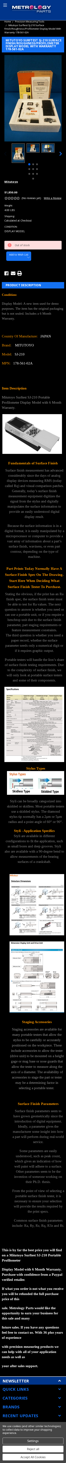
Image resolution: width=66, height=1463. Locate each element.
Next (61, 153)
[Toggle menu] (4, 4)
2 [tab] (33, 164)
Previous (5, 153)
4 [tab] (29, 169)
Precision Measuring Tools (29, 21)
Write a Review (52, 198)
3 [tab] (37, 164)
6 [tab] (37, 169)
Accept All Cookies (33, 1457)
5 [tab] (33, 169)
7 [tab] (29, 174)
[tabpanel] (18, 154)
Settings (33, 1441)
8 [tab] (33, 174)
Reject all (33, 1449)
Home (7, 21)
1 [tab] (29, 164)
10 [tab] (33, 179)
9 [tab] (37, 174)
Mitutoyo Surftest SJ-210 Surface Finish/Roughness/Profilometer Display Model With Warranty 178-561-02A (32, 29)
